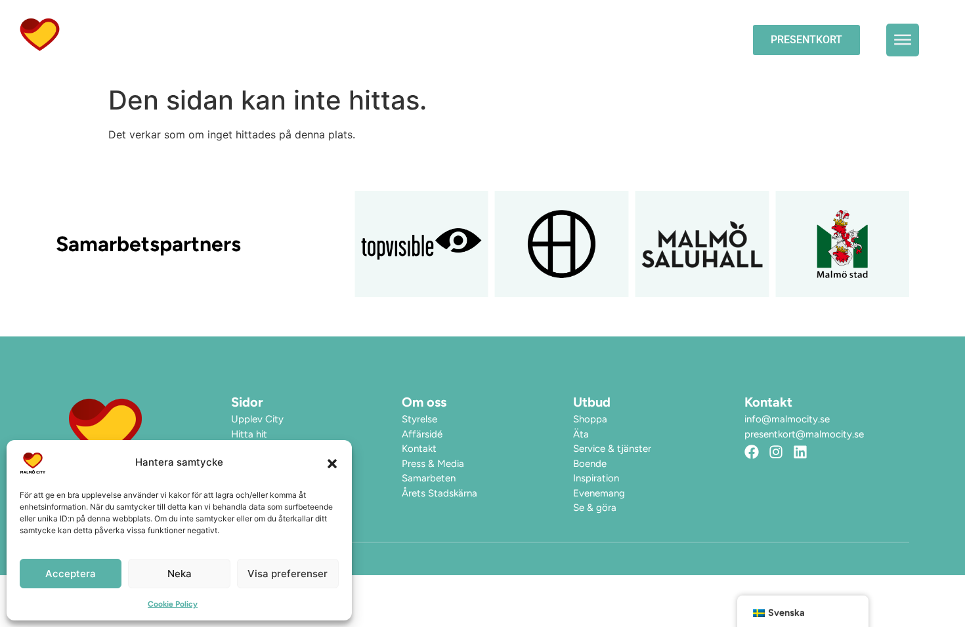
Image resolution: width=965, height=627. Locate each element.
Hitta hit (689, 39)
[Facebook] (751, 452)
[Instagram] (776, 452)
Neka (179, 573)
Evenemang (495, 39)
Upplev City (588, 39)
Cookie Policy (173, 604)
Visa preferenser (287, 573)
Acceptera (70, 573)
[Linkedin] (800, 452)
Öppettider (405, 39)
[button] (332, 463)
